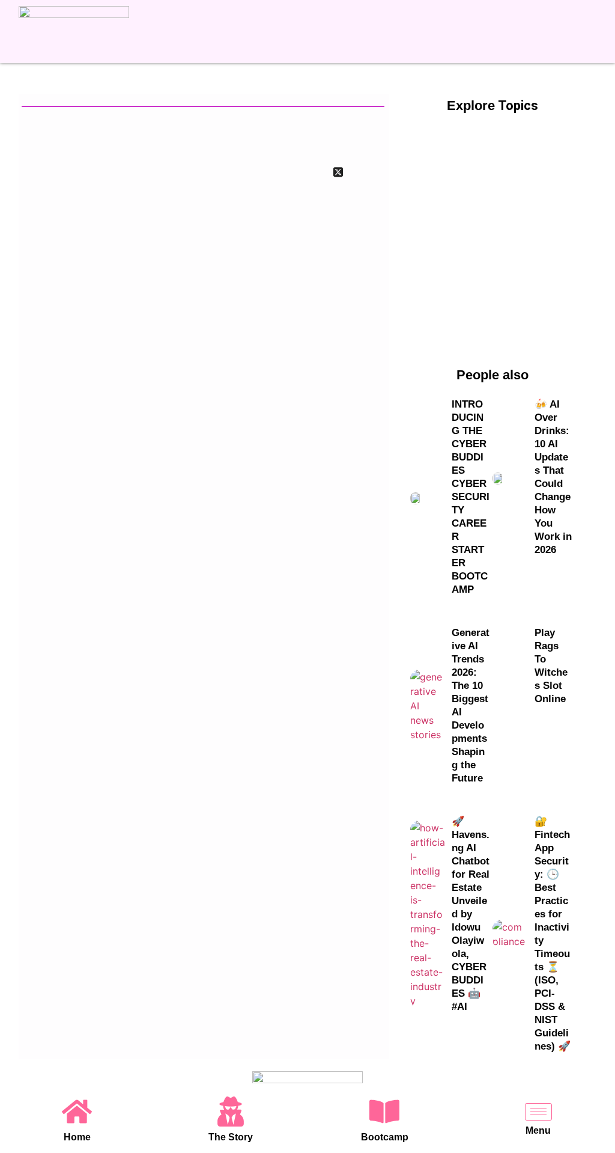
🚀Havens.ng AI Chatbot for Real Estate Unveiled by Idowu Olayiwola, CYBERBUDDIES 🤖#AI (470, 914)
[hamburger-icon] (538, 1112)
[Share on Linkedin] (371, 171)
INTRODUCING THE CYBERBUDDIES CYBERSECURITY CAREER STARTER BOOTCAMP (470, 497)
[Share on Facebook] (305, 171)
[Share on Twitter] (338, 171)
